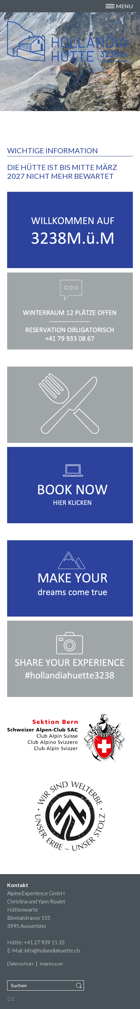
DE (11, 999)
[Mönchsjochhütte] (34, 41)
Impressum (51, 963)
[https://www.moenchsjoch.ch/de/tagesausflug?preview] (70, 578)
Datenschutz (20, 963)
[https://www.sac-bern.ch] (70, 737)
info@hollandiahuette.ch (52, 950)
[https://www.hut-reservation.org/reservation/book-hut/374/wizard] (70, 485)
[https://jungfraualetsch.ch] (70, 816)
